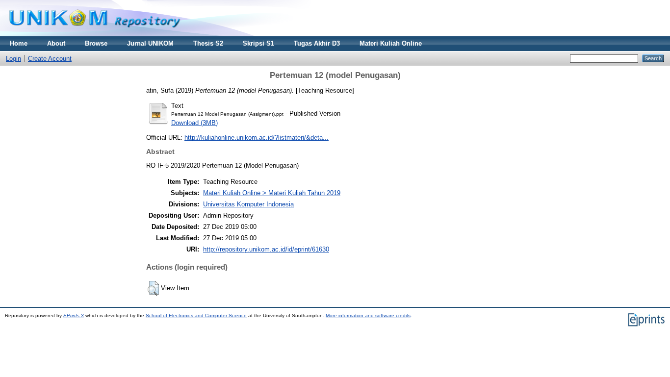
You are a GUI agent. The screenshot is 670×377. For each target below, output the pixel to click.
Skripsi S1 (258, 43)
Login (13, 58)
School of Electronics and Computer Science (196, 315)
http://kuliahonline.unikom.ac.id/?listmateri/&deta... (256, 137)
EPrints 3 (73, 315)
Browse (96, 43)
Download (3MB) (194, 122)
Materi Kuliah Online (391, 43)
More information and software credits (368, 315)
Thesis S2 (208, 43)
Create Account (50, 58)
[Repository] (94, 34)
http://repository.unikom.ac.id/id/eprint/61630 (266, 249)
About (56, 43)
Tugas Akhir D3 (317, 43)
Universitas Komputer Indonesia (248, 204)
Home (18, 43)
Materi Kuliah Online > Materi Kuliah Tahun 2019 (271, 193)
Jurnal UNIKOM (150, 43)
